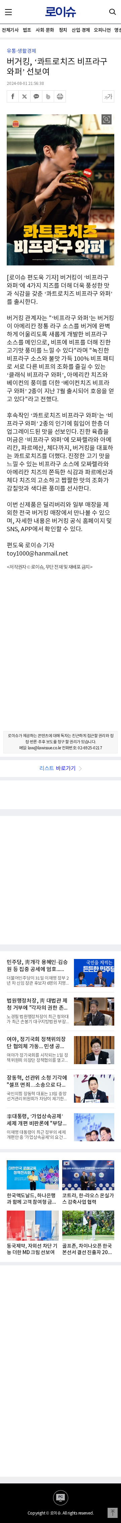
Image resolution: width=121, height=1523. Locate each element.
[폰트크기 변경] (108, 96)
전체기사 (10, 30)
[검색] (112, 11)
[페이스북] (12, 96)
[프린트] (60, 96)
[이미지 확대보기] (107, 119)
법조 (27, 30)
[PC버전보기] (60, 1497)
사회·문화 (45, 30)
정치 (63, 30)
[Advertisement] (60, 657)
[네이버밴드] (48, 96)
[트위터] (24, 96)
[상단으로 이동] (113, 1513)
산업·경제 (81, 30)
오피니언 (102, 30)
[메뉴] (8, 11)
